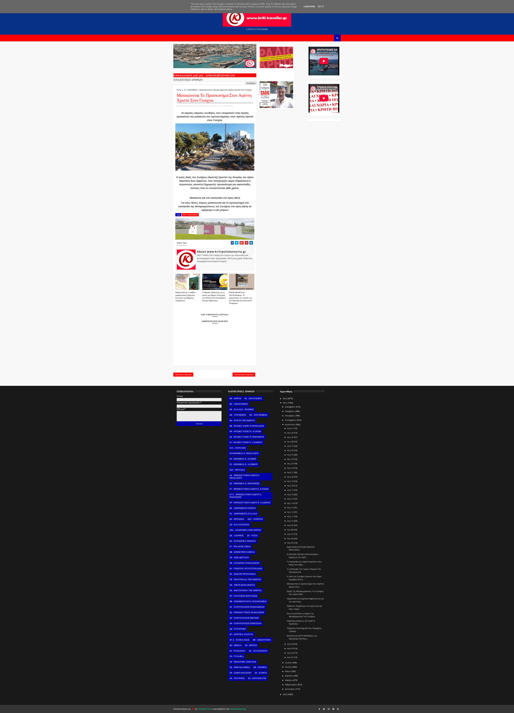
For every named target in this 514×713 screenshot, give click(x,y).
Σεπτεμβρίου (291, 420)
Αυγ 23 (290, 463)
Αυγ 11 (290, 516)
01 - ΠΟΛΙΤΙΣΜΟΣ (190, 90)
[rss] (338, 709)
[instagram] (329, 709)
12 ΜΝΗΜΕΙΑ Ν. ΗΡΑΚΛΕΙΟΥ (244, 453)
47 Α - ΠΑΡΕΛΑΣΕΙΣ (239, 640)
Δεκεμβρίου (290, 406)
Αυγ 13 (290, 507)
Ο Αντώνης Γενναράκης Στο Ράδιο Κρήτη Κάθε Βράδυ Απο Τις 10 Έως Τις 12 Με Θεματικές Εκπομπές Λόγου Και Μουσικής (276, 73)
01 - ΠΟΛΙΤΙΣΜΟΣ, (226, 106)
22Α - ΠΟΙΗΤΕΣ (255, 519)
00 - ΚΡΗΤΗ (235, 398)
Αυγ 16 (290, 494)
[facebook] (319, 709)
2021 (285, 402)
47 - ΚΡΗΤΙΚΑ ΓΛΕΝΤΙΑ (241, 634)
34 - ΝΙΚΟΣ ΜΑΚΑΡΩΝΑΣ (242, 585)
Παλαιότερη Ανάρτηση (244, 374)
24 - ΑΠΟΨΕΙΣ (237, 535)
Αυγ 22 (290, 468)
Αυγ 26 (290, 450)
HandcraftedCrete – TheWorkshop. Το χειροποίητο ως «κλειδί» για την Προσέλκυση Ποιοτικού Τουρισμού (240, 298)
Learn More (309, 6)
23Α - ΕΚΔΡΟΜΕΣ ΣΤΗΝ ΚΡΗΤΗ (245, 530)
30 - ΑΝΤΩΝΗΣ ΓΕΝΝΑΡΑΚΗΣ (244, 563)
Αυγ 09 (290, 525)
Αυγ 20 (290, 477)
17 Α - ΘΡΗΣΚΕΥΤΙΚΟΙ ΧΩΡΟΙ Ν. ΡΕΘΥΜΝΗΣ (246, 496)
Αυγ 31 (290, 428)
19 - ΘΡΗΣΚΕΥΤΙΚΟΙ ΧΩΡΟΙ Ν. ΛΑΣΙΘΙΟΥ (250, 502)
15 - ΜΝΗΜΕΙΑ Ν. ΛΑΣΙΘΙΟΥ (244, 464)
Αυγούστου (290, 424)
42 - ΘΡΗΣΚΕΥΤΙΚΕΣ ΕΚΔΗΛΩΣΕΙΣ (247, 612)
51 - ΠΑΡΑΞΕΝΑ (237, 651)
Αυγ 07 (290, 534)
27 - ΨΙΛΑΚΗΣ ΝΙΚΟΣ (240, 546)
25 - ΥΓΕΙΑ (252, 535)
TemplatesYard (204, 709)
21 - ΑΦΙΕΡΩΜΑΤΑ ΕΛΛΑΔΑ (243, 513)
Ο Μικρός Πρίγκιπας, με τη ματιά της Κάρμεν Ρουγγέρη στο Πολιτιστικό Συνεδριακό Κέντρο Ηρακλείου (214, 296)
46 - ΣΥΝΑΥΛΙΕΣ (238, 629)
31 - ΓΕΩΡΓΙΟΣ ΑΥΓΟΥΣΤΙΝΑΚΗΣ (246, 568)
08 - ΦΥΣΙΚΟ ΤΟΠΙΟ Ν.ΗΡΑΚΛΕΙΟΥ (247, 426)
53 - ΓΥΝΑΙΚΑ (237, 656)
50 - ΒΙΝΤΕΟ (251, 645)
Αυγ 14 (290, 503)
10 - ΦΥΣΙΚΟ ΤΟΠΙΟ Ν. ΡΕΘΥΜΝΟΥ (247, 437)
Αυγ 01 (290, 657)
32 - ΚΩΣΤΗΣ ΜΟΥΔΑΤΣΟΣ (243, 574)
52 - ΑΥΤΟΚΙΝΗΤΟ (258, 651)
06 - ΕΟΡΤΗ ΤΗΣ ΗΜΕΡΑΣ (242, 420)
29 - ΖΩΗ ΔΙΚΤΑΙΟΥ (239, 557)
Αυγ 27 (290, 446)
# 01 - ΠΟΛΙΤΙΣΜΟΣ (190, 215)
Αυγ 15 (290, 498)
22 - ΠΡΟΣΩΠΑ (237, 519)
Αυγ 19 (290, 481)
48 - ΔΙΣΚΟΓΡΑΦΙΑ (262, 640)
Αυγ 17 (290, 490)
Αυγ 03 (290, 648)
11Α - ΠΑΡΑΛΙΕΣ (238, 448)
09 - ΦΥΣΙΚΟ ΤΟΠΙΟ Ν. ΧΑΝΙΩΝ (245, 431)
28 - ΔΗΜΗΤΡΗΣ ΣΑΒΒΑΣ (242, 552)
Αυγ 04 (290, 644)
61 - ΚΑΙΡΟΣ (261, 672)
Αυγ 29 (290, 437)
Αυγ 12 (290, 512)
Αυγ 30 (290, 432)
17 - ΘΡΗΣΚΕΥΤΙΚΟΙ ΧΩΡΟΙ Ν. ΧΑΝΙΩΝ (249, 489)
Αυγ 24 (290, 459)
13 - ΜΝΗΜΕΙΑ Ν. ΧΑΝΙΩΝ (243, 459)
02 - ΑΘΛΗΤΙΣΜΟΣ (239, 404)
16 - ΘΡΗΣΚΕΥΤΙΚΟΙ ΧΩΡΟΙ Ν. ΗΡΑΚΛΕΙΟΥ (245, 476)
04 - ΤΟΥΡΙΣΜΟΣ (238, 415)
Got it (321, 6)
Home (179, 90)
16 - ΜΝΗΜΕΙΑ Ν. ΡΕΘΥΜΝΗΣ (245, 483)
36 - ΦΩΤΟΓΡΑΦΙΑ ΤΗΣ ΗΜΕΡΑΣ (246, 590)
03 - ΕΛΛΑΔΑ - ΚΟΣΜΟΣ (242, 409)
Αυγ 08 (290, 529)
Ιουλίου (288, 662)
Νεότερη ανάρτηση (183, 374)
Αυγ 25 (290, 454)
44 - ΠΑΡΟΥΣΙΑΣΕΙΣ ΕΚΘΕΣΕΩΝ (246, 623)
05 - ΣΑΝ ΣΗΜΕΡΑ (258, 415)
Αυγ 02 (290, 653)
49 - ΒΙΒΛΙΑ (236, 645)
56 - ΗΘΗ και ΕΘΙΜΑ (240, 667)
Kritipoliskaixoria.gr (238, 709)
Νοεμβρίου (290, 411)
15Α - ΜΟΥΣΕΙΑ (237, 470)
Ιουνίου (288, 667)
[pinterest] (333, 709)
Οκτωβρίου (290, 415)
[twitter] (324, 709)
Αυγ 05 (290, 543)
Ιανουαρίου (290, 689)
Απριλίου (289, 675)
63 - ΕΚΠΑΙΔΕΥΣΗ (257, 678)
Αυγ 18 (290, 485)
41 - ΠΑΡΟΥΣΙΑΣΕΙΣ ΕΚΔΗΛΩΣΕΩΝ (247, 607)
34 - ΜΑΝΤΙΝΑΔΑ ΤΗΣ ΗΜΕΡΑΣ (245, 579)
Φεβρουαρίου (291, 684)
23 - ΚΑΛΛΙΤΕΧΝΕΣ (239, 524)
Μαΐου (288, 671)
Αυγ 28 (290, 441)
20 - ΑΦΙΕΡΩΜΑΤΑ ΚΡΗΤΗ (243, 508)
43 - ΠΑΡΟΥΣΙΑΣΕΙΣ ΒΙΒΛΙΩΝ (244, 618)
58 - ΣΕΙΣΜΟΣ (260, 667)
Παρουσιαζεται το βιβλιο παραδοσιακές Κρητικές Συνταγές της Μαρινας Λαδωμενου (185, 296)
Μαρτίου (289, 680)
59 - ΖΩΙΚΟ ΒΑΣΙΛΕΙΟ (240, 672)
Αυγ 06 (290, 538)
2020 (285, 694)
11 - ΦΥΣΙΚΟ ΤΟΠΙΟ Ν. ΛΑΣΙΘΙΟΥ (246, 442)
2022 (285, 398)
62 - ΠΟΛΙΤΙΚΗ (237, 678)
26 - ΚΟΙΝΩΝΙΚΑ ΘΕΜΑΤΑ (243, 541)
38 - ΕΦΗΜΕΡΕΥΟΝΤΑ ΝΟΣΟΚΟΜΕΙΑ (248, 601)
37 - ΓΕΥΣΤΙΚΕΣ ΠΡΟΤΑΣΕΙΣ (243, 596)
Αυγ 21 (290, 472)
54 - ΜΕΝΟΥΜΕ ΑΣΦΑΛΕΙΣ (243, 662)
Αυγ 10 (290, 521)
